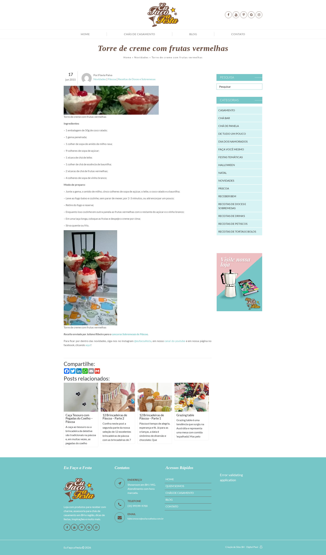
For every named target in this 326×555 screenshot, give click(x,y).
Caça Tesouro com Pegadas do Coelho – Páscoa (79, 418)
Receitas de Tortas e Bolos (237, 231)
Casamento (226, 110)
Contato (238, 34)
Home (85, 34)
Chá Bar (224, 118)
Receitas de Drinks (231, 215)
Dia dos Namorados (233, 141)
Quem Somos (175, 486)
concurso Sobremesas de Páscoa (130, 334)
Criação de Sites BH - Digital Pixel (241, 547)
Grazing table (185, 415)
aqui (88, 345)
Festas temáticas (230, 157)
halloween (226, 164)
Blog (193, 34)
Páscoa (112, 79)
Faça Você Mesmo (231, 149)
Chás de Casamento (139, 34)
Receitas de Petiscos (232, 223)
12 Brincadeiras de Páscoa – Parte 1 (151, 416)
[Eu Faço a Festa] (163, 15)
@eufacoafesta (142, 340)
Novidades (141, 57)
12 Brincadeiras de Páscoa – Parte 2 (115, 416)
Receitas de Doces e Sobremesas (137, 79)
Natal (222, 172)
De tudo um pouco (232, 133)
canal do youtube (175, 340)
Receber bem (227, 196)
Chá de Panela (228, 125)
